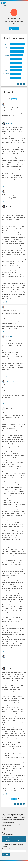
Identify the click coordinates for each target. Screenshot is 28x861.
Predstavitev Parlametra (8, 822)
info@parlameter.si (6, 829)
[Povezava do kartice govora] (6, 118)
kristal (4, 51)
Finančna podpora (6, 825)
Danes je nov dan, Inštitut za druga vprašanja (12, 816)
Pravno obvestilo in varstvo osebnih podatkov (13, 824)
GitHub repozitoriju (19, 819)
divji (4, 62)
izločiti (4, 77)
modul (4, 59)
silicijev (4, 66)
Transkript (14, 28)
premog (5, 70)
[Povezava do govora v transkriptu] (3, 118)
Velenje (4, 44)
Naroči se (6, 854)
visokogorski (6, 55)
